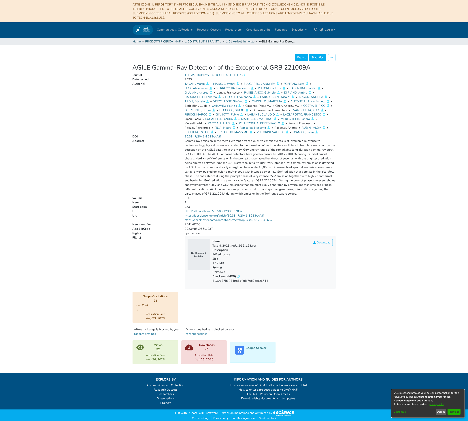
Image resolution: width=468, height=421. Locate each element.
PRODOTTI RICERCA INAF (163, 42)
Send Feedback (267, 418)
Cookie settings (201, 418)
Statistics (317, 57)
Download (323, 243)
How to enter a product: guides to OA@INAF (268, 390)
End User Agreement (244, 418)
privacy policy (436, 404)
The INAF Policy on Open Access (268, 394)
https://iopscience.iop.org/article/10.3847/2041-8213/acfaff (224, 216)
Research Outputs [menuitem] (209, 30)
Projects (165, 403)
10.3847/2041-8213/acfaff (203, 137)
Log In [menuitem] (329, 30)
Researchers (165, 394)
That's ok (453, 411)
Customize (400, 411)
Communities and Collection (165, 385)
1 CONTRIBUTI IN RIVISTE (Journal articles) (203, 42)
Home (137, 42)
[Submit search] (316, 29)
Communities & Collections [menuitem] (175, 30)
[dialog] (427, 403)
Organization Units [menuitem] (258, 30)
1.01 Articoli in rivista (240, 42)
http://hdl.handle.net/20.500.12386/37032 (214, 211)
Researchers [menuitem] (233, 30)
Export (301, 57)
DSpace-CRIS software (203, 413)
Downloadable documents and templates (268, 398)
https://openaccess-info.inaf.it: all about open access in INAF (268, 385)
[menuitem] (299, 29)
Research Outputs (166, 390)
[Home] (143, 30)
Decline (441, 411)
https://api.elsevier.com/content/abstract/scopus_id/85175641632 (229, 220)
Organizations (166, 398)
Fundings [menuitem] (281, 30)
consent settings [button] (145, 334)
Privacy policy (220, 418)
